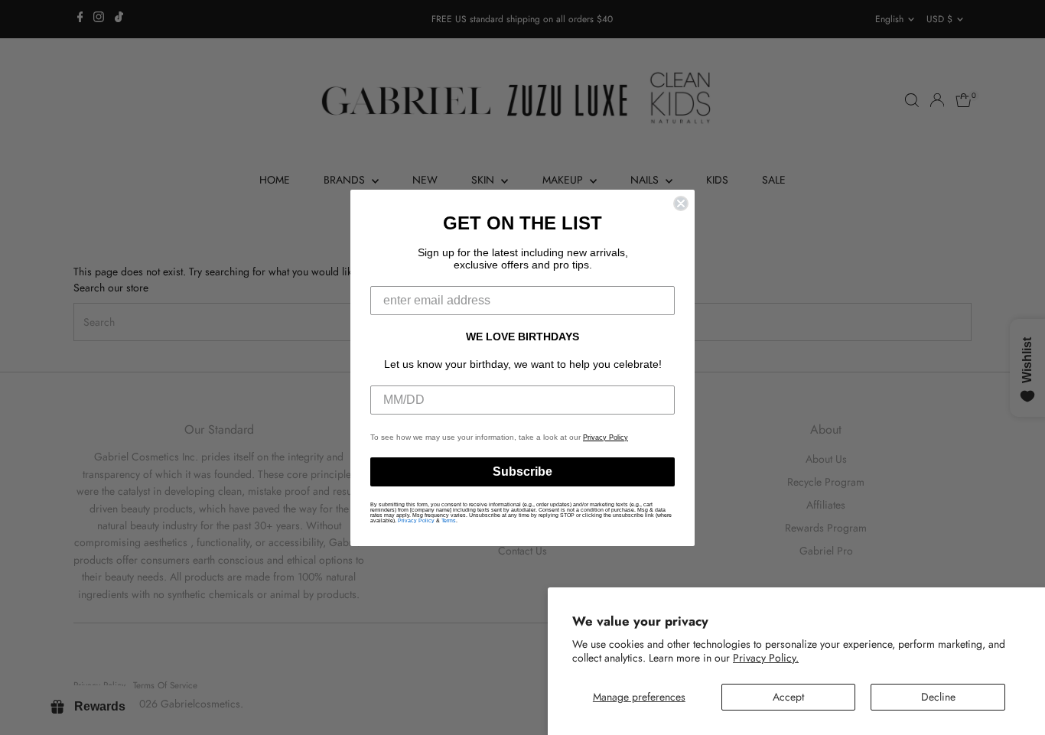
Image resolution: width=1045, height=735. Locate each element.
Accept (788, 696)
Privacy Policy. (766, 657)
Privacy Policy (605, 437)
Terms (448, 520)
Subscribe (522, 471)
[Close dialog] (681, 203)
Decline (938, 696)
